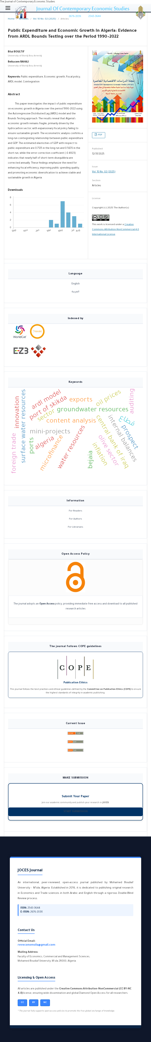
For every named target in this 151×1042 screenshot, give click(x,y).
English (76, 284)
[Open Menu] (8, 8)
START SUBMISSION (76, 811)
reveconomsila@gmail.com (36, 945)
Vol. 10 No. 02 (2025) (44, 19)
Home (11, 19)
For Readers (75, 511)
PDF (100, 135)
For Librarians (75, 527)
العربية (75, 292)
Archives (24, 19)
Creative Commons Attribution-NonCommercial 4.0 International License (115, 229)
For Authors (75, 519)
